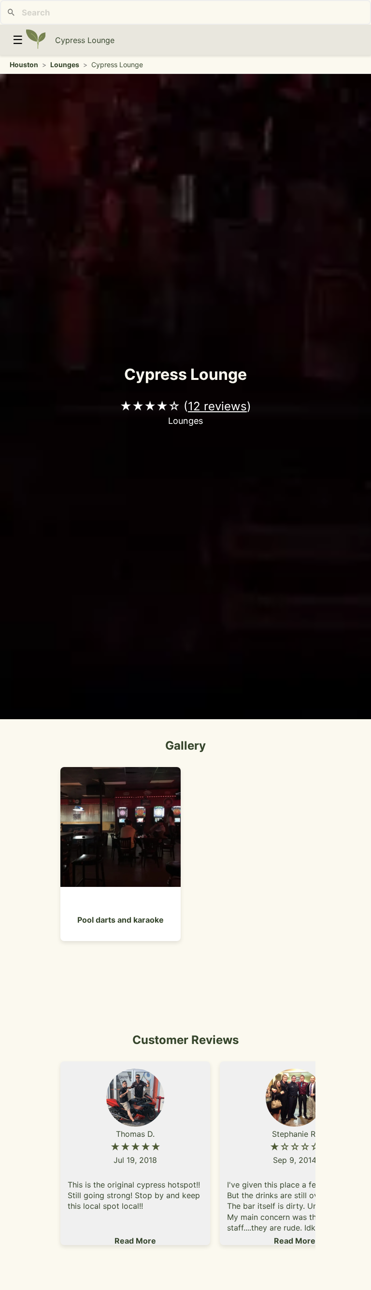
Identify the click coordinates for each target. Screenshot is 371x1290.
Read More (135, 1241)
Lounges (64, 64)
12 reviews (217, 406)
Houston (24, 64)
